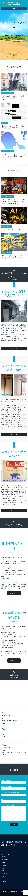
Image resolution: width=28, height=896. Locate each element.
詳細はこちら (14, 593)
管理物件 (4, 862)
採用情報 (4, 870)
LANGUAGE (5, 876)
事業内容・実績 (5, 868)
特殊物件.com (5, 859)
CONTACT (4, 873)
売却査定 (4, 865)
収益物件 (4, 856)
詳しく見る (14, 348)
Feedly (4, 881)
